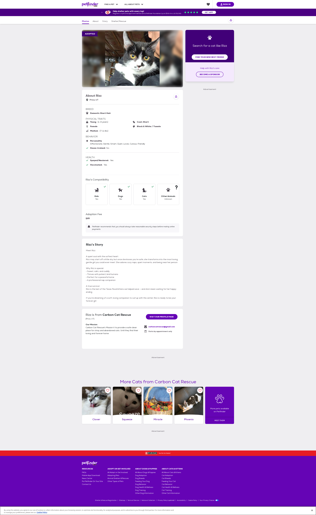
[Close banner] (102, 12)
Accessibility (181, 500)
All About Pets (132, 4)
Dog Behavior (140, 484)
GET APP (209, 12)
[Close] (312, 510)
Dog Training (140, 490)
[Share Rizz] (231, 20)
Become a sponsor (210, 74)
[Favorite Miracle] (169, 390)
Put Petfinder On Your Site (92, 481)
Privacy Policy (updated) (166, 500)
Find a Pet (109, 4)
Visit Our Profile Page (162, 317)
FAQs (84, 472)
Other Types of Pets (115, 481)
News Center (87, 478)
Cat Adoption (167, 475)
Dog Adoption (141, 475)
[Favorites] (208, 4)
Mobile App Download (91, 475)
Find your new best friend (209, 57)
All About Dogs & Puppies (145, 472)
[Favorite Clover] (108, 390)
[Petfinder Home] (90, 4)
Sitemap (122, 500)
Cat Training (167, 490)
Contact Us (86, 484)
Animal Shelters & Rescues (118, 478)
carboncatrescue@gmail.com (161, 327)
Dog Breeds (140, 478)
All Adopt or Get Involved (118, 472)
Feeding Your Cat (169, 481)
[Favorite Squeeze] (138, 390)
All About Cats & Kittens (171, 472)
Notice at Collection (148, 500)
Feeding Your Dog (142, 481)
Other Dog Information (144, 493)
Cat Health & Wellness (170, 487)
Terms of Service (133, 500)
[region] (158, 510)
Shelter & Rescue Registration (106, 500)
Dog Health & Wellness (144, 487)
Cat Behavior (167, 484)
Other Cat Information (171, 493)
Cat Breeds (166, 478)
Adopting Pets (113, 475)
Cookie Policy (192, 500)
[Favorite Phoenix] (200, 390)
